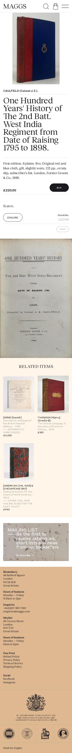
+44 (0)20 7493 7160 (14, 608)
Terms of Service (13, 663)
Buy (59, 187)
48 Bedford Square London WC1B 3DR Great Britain (14, 580)
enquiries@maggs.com (16, 611)
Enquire (12, 217)
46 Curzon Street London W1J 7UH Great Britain (13, 626)
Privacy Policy (11, 660)
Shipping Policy (12, 666)
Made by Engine (12, 748)
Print (62, 229)
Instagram (9, 682)
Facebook (9, 678)
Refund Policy (11, 656)
